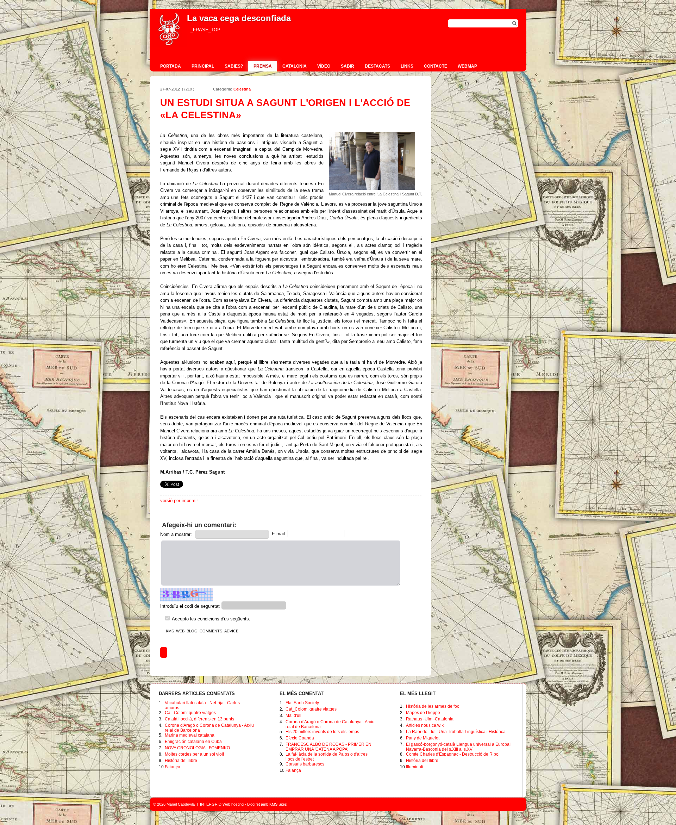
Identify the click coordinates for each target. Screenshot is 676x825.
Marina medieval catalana (189, 735)
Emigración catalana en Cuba (193, 741)
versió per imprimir (179, 500)
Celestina (242, 89)
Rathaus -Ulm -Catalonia (429, 719)
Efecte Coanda (300, 738)
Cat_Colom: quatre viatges (190, 712)
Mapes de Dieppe (423, 712)
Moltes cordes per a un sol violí (194, 754)
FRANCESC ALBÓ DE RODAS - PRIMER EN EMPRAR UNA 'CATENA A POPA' (328, 747)
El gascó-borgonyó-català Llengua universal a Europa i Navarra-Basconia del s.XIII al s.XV (459, 747)
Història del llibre (181, 760)
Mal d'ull (293, 715)
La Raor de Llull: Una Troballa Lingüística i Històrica (456, 731)
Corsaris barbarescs (305, 764)
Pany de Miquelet (422, 738)
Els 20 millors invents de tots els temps (322, 731)
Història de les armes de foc (432, 706)
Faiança (172, 766)
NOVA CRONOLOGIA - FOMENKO (197, 747)
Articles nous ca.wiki (425, 725)
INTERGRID (210, 804)
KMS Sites (278, 804)
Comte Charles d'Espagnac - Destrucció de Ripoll (453, 754)
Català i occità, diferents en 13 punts (199, 719)
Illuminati (414, 766)
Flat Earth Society (302, 702)
